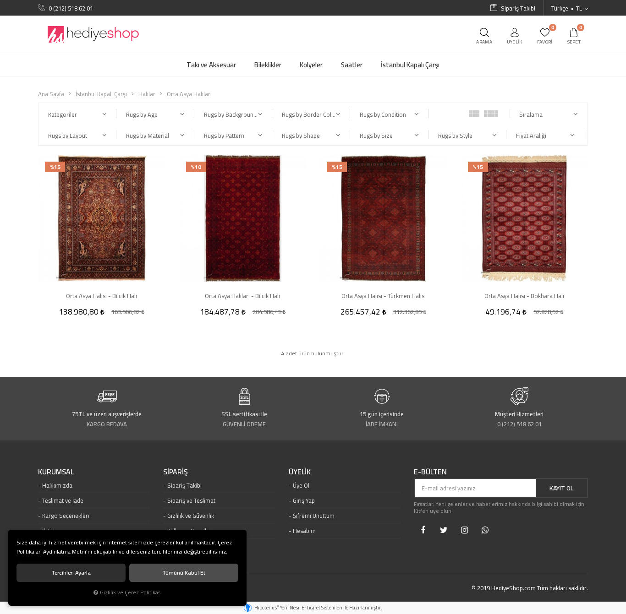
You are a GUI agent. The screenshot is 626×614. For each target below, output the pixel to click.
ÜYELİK (300, 472)
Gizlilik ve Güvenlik (190, 515)
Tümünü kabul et (183, 572)
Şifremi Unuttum (314, 515)
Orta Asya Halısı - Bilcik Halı (101, 295)
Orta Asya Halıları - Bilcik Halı (242, 295)
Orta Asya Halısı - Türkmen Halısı (383, 295)
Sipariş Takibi (184, 485)
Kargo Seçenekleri (65, 515)
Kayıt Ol (561, 488)
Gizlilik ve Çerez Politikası (131, 592)
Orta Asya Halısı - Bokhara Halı (524, 295)
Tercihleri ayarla (71, 572)
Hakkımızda (57, 485)
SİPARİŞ (175, 472)
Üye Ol (301, 485)
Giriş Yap (304, 500)
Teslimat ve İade (62, 500)
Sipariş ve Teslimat (191, 500)
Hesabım (304, 530)
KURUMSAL (56, 472)
